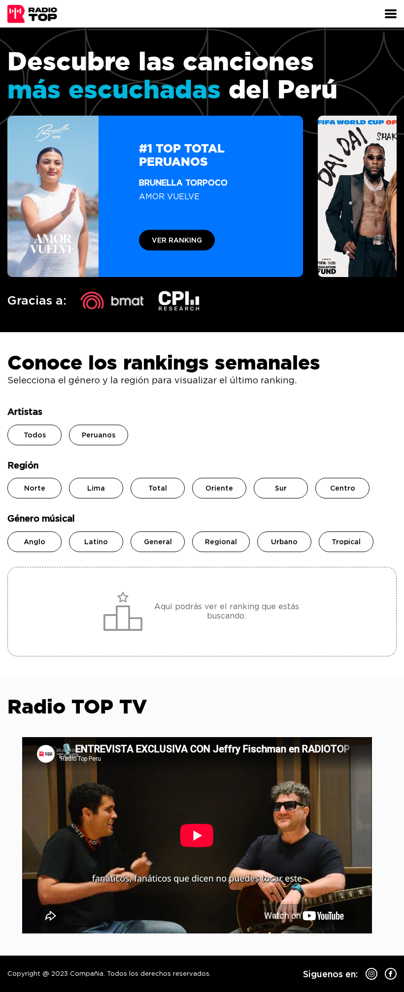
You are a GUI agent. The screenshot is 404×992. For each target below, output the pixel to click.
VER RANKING (177, 240)
